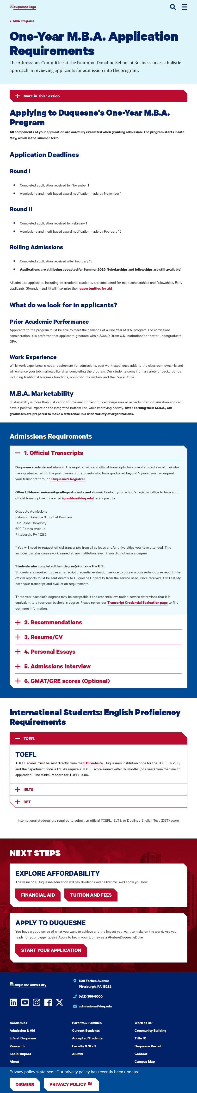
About (14, 1061)
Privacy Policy (67, 1084)
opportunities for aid (96, 288)
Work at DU (144, 1022)
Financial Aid (38, 895)
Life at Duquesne (23, 1038)
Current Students (86, 1030)
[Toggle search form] (173, 7)
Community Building (150, 1030)
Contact (141, 1053)
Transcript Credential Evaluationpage (137, 602)
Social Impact (20, 1053)
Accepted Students (87, 1038)
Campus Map (145, 1061)
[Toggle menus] (184, 7)
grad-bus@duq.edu (78, 498)
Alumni (77, 1053)
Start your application (51, 950)
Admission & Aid (22, 1030)
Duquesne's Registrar (68, 479)
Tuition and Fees (91, 895)
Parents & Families (87, 1022)
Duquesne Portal (148, 1046)
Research (17, 1046)
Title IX (140, 1038)
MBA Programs (23, 21)
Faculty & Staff (84, 1046)
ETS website (93, 763)
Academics (18, 1022)
